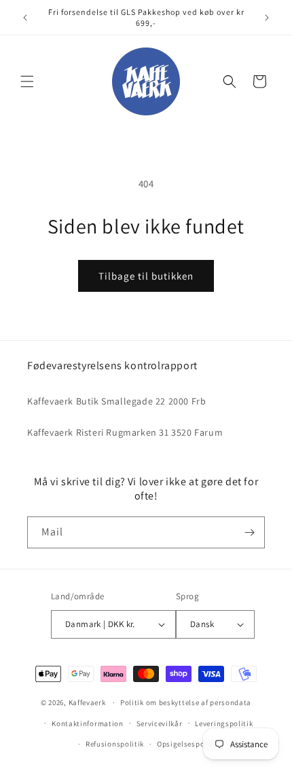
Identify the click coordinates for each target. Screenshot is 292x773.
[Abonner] (249, 532)
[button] (27, 81)
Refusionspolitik (115, 744)
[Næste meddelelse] (267, 18)
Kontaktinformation (88, 723)
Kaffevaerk (87, 702)
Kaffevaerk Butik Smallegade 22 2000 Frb (116, 401)
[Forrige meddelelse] (25, 18)
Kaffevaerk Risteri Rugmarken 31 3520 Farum (125, 432)
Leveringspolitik (224, 723)
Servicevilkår (159, 723)
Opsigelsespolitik (188, 744)
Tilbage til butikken (146, 275)
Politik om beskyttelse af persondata (185, 702)
